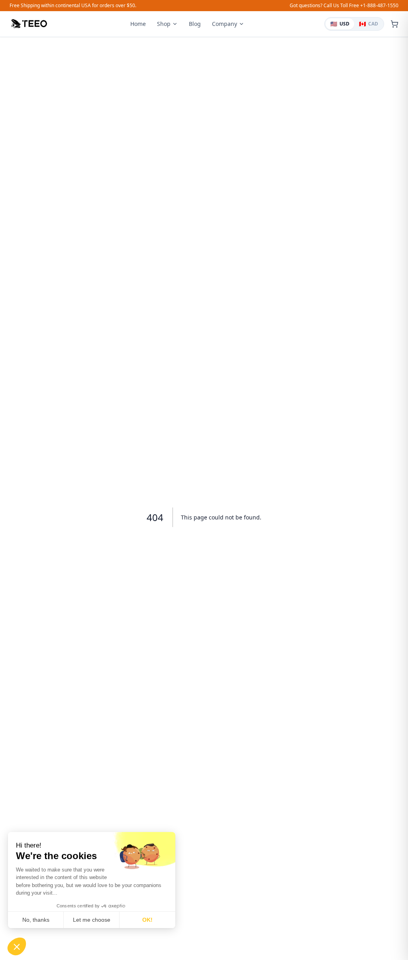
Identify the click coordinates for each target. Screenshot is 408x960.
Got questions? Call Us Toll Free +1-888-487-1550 (344, 5)
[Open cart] (394, 24)
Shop (164, 24)
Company (224, 24)
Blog (195, 24)
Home (138, 24)
